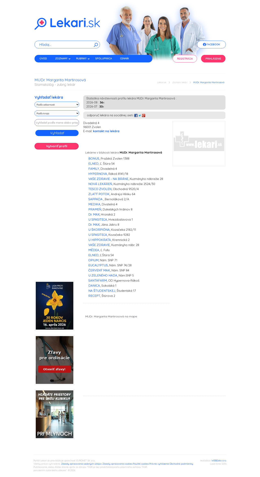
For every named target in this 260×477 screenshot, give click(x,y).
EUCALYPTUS (98, 265)
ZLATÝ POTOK (98, 194)
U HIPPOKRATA (99, 240)
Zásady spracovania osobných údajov (81, 463)
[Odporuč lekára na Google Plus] (143, 115)
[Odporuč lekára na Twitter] (139, 115)
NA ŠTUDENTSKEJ (101, 291)
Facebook (213, 44)
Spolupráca (103, 58)
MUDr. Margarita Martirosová (208, 82)
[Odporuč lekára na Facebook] (136, 115)
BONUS (93, 158)
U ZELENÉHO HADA (102, 275)
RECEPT (94, 296)
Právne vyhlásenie (159, 463)
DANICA (94, 286)
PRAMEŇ (94, 209)
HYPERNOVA (97, 174)
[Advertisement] (57, 217)
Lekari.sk (161, 82)
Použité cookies (141, 463)
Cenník (124, 58)
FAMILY (93, 169)
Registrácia (185, 58)
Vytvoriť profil (56, 146)
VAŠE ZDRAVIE (99, 245)
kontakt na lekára (106, 131)
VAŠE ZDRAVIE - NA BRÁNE (108, 179)
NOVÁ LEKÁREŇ (100, 184)
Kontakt (45, 65)
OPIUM (93, 260)
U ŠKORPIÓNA (99, 230)
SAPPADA (95, 199)
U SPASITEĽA (97, 219)
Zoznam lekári (179, 82)
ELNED (93, 164)
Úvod (43, 58)
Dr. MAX (94, 214)
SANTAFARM (97, 280)
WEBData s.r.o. (218, 460)
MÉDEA (93, 250)
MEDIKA (94, 204)
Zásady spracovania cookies (117, 463)
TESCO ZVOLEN (100, 189)
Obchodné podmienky (181, 463)
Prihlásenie (213, 58)
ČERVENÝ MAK (99, 270)
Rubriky (81, 58)
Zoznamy (61, 58)
